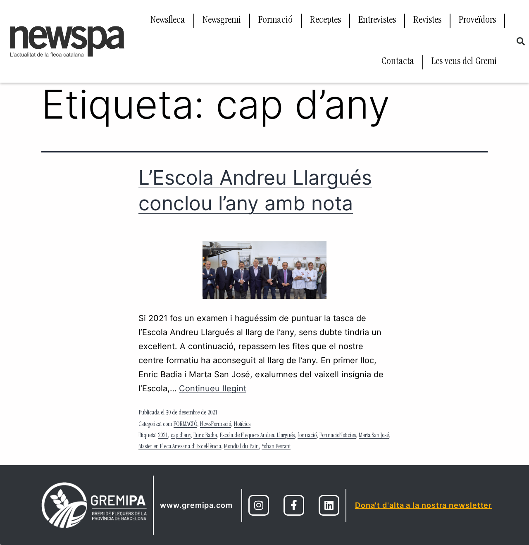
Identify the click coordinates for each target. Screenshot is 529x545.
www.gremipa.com (196, 505)
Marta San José (374, 436)
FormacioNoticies (337, 436)
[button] (520, 41)
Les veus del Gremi (464, 62)
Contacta (397, 62)
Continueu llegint (212, 388)
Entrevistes (377, 20)
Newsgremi (222, 20)
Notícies (242, 424)
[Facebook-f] (294, 505)
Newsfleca (167, 20)
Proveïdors (477, 20)
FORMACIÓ (185, 424)
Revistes (427, 20)
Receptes (325, 20)
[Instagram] (258, 505)
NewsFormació (215, 424)
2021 (163, 436)
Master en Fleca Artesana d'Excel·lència (179, 447)
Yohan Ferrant (276, 447)
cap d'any (181, 436)
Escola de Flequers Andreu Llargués (257, 436)
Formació (275, 20)
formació (307, 436)
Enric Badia (205, 436)
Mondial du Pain (241, 447)
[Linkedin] (329, 505)
